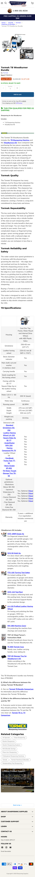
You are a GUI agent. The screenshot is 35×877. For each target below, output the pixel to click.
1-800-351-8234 (9, 784)
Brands (10, 23)
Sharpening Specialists (13, 777)
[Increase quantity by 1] (17, 88)
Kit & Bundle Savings (9, 749)
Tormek (18, 23)
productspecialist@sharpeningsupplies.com (17, 787)
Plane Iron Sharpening (10, 752)
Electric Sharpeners (9, 741)
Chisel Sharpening (19, 738)
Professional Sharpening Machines (13, 756)
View (31, 491)
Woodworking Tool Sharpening (12, 763)
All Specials (6, 738)
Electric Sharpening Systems (11, 745)
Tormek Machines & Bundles (20, 760)
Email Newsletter (6, 851)
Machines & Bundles (8, 24)
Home (3, 23)
